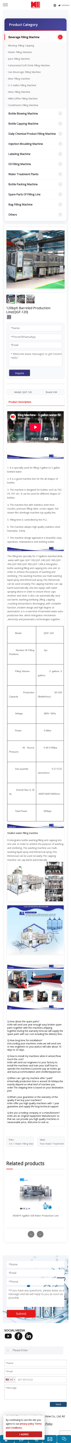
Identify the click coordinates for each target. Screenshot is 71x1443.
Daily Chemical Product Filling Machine (32, 134)
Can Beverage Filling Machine (24, 72)
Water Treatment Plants (23, 174)
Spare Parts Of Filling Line (24, 194)
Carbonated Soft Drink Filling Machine (29, 65)
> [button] (40, 1234)
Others (12, 214)
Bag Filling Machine (20, 204)
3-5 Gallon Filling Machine (22, 85)
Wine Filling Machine (19, 91)
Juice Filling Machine (19, 58)
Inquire (19, 373)
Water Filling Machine (20, 52)
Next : (52, 1141)
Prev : (21, 1141)
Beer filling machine (19, 78)
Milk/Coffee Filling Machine (23, 98)
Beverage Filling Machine (23, 37)
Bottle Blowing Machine (23, 113)
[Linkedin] (30, 1338)
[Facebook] (20, 1338)
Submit (21, 1314)
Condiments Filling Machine (23, 105)
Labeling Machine (19, 154)
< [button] (31, 1234)
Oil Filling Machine (19, 164)
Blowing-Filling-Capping (21, 45)
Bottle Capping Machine (23, 123)
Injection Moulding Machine (25, 144)
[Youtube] (9, 1338)
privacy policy (27, 1423)
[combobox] (10, 1380)
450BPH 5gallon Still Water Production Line (36, 1215)
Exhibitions (65, 5)
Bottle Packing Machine (23, 184)
